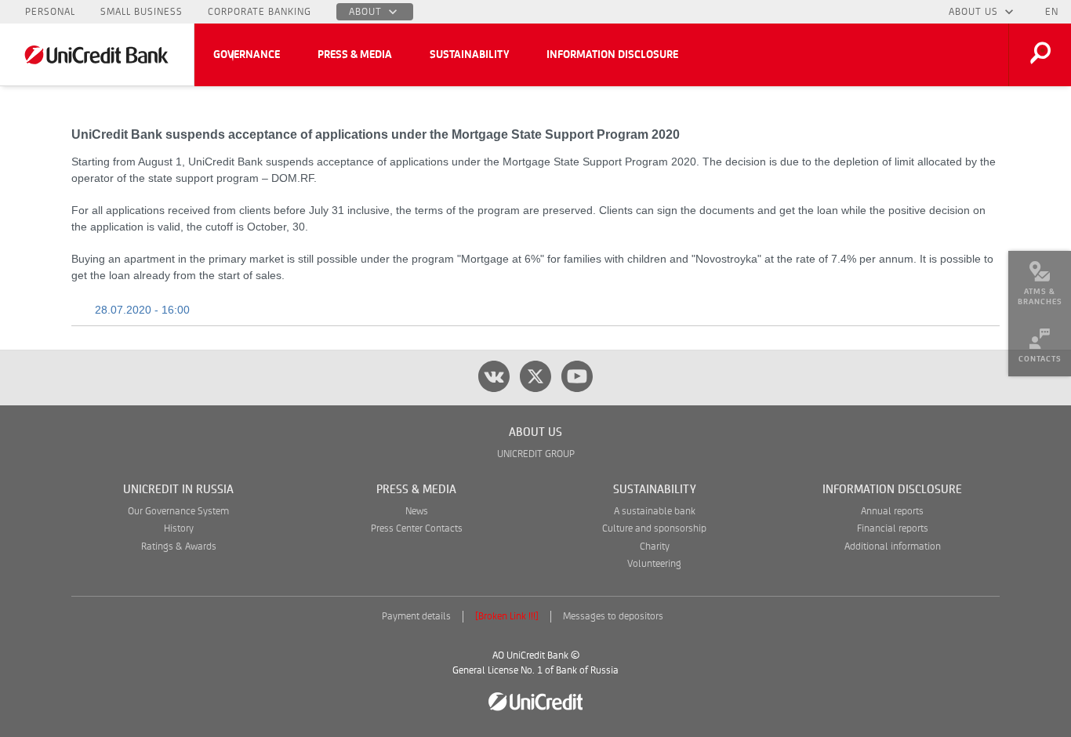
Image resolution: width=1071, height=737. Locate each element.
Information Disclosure (612, 55)
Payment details (416, 617)
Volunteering (654, 564)
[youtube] (577, 376)
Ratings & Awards (178, 547)
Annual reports (892, 511)
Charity (655, 547)
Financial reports (892, 529)
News (416, 511)
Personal (50, 11)
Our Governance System (178, 511)
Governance (246, 55)
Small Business (141, 11)
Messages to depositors (613, 617)
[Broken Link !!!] (507, 617)
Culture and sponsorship (654, 529)
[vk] (494, 376)
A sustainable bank (654, 511)
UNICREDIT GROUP (536, 454)
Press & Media (355, 55)
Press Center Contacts (417, 529)
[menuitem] (1039, 282)
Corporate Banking (259, 11)
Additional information (892, 547)
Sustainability (469, 55)
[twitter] (535, 376)
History (179, 529)
